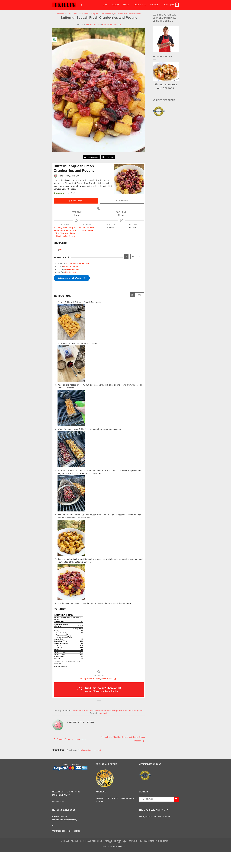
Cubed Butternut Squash (77, 263)
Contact (154, 5)
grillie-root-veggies (110, 678)
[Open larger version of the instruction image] (71, 322)
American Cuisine (87, 227)
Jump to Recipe (92, 157)
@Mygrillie (97, 691)
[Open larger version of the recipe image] (129, 179)
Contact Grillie (58, 831)
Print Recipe (109, 157)
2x (133, 256)
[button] (171, 5)
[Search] (81, 5)
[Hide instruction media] (139, 295)
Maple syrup (70, 272)
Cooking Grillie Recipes (67, 14)
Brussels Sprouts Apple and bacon (71, 739)
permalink (103, 713)
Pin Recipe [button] (123, 201)
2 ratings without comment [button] (89, 750)
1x (126, 256)
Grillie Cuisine (87, 230)
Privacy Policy (135, 841)
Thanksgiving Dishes (132, 14)
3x (139, 256)
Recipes (125, 5)
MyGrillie (65, 841)
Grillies (62, 250)
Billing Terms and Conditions (157, 841)
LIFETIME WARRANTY (162, 817)
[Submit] (176, 799)
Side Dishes (118, 14)
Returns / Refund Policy (116, 843)
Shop (105, 5)
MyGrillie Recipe (106, 14)
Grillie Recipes (92, 841)
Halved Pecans (72, 269)
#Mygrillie (113, 691)
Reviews (115, 5)
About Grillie (140, 5)
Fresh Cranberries (71, 266)
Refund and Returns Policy (64, 820)
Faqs (82, 841)
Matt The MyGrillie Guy (111, 24)
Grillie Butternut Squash (88, 14)
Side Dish (59, 233)
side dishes (70, 233)
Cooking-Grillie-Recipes (89, 678)
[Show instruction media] (132, 295)
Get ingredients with (66, 278)
